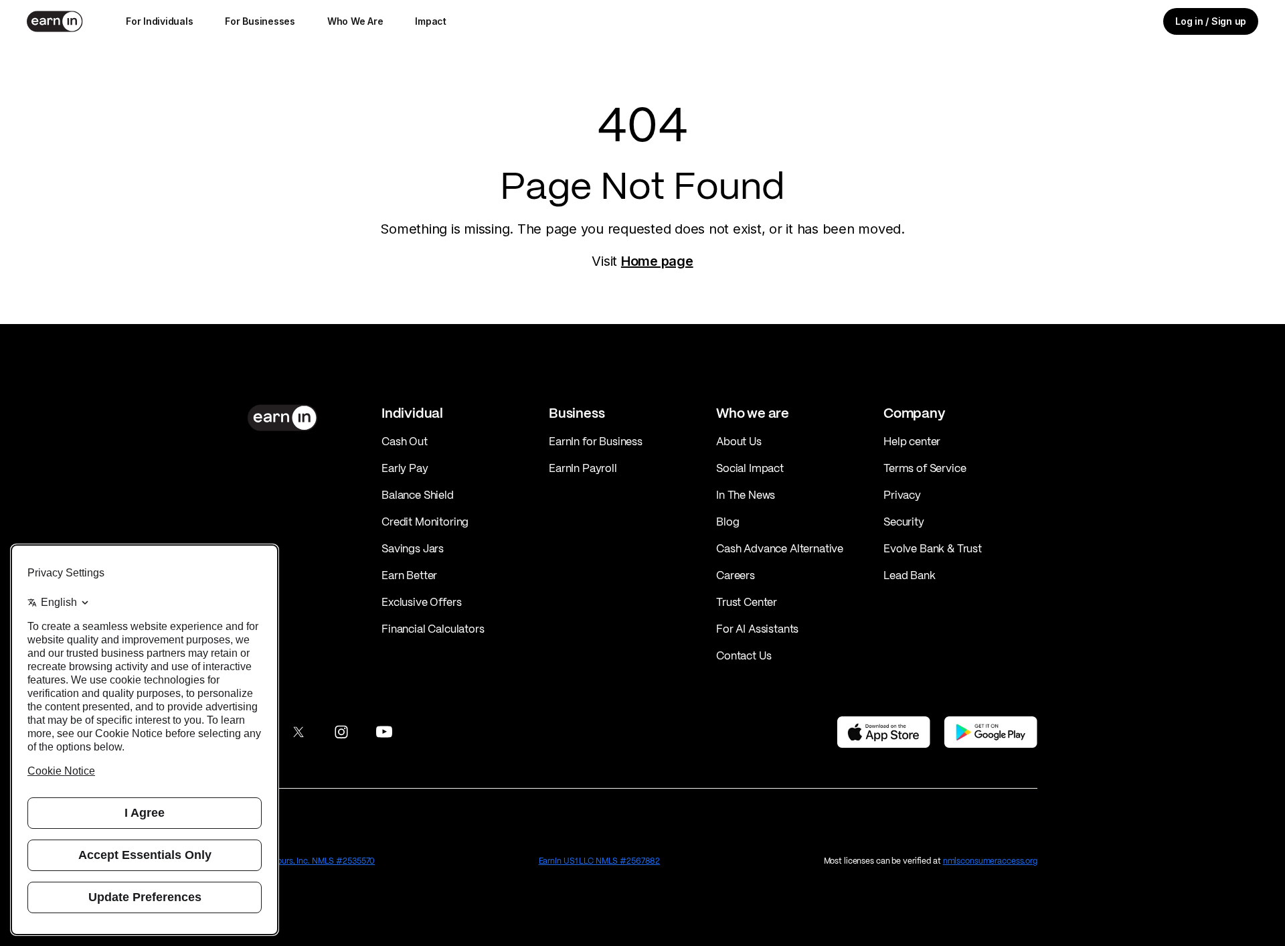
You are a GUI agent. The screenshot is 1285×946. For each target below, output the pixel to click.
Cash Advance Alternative (779, 548)
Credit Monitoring (424, 521)
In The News (745, 494)
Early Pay (404, 468)
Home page (657, 261)
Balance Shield (417, 494)
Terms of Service (924, 468)
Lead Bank (909, 575)
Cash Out (404, 441)
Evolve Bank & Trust (932, 548)
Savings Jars (412, 548)
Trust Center (746, 602)
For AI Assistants (757, 628)
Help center (911, 441)
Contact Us (743, 655)
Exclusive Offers (421, 602)
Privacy (902, 494)
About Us (739, 441)
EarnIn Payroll (583, 468)
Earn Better (409, 575)
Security (903, 521)
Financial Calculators (433, 628)
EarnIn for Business (595, 441)
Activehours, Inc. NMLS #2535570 (311, 861)
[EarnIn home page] (55, 21)
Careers (735, 575)
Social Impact (750, 468)
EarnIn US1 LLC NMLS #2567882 (600, 861)
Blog (727, 521)
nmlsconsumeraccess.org (990, 860)
